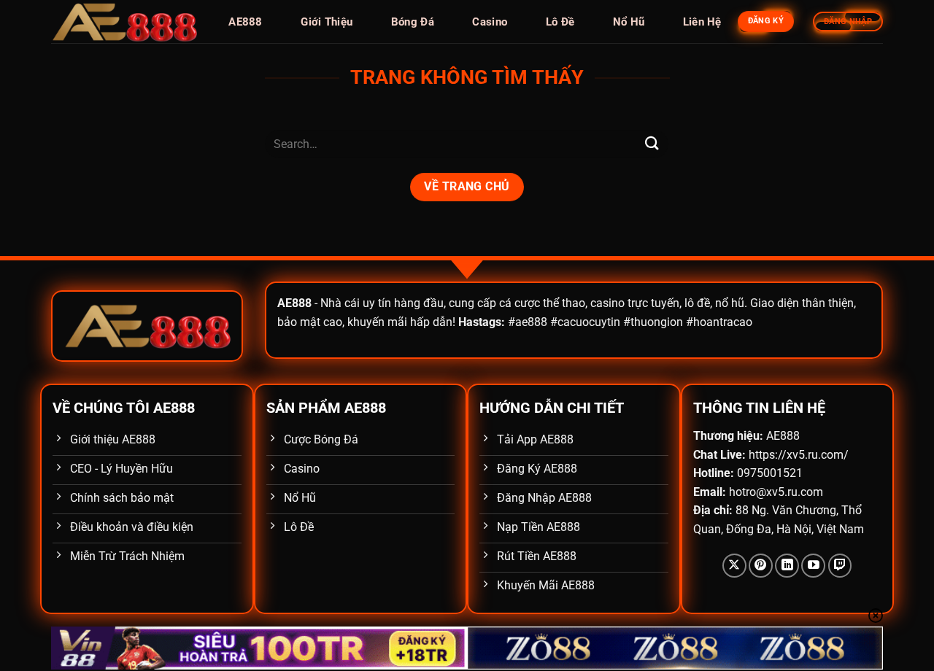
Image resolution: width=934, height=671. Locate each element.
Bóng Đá (412, 21)
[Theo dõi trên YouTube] (813, 566)
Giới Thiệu (326, 21)
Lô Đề (560, 21)
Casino (489, 21)
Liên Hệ (702, 21)
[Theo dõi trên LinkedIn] (787, 566)
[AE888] (124, 21)
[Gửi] (651, 144)
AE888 (245, 21)
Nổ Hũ (629, 21)
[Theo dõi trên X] (734, 566)
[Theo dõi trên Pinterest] (761, 566)
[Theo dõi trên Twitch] (840, 566)
